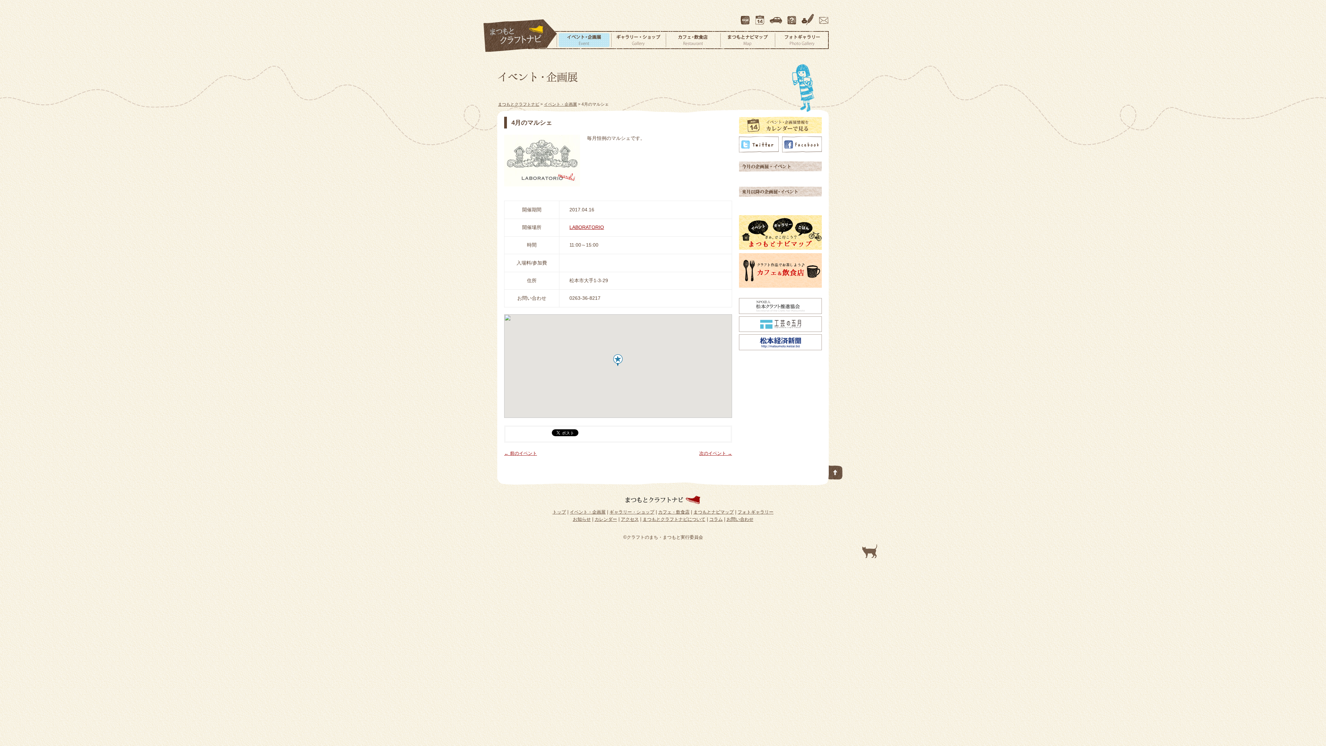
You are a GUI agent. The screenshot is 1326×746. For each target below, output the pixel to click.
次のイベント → (715, 453)
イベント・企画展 (584, 40)
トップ (559, 512)
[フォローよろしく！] (759, 150)
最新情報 (745, 17)
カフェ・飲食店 (693, 40)
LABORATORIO (586, 227)
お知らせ (582, 519)
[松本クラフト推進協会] (780, 312)
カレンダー (761, 17)
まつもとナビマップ (747, 40)
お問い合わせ (822, 17)
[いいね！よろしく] (802, 150)
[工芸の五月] (780, 330)
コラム (808, 17)
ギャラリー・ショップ (638, 40)
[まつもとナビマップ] (780, 248)
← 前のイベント (520, 453)
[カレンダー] (780, 132)
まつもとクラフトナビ (520, 35)
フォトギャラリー (802, 40)
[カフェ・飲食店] (780, 286)
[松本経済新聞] (780, 348)
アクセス (776, 17)
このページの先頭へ (836, 471)
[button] (618, 360)
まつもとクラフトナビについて (792, 17)
